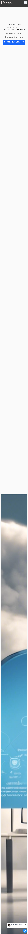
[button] (25, 2)
